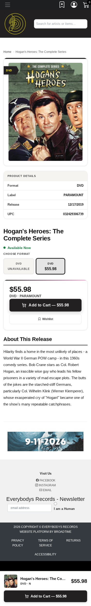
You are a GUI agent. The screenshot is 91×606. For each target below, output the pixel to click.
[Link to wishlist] (62, 6)
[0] (86, 5)
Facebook (47, 480)
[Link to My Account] (74, 6)
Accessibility (45, 554)
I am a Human (64, 509)
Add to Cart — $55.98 (49, 305)
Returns (73, 540)
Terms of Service (45, 543)
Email (47, 490)
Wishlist (47, 319)
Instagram (47, 485)
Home (7, 52)
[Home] (15, 23)
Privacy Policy (17, 543)
